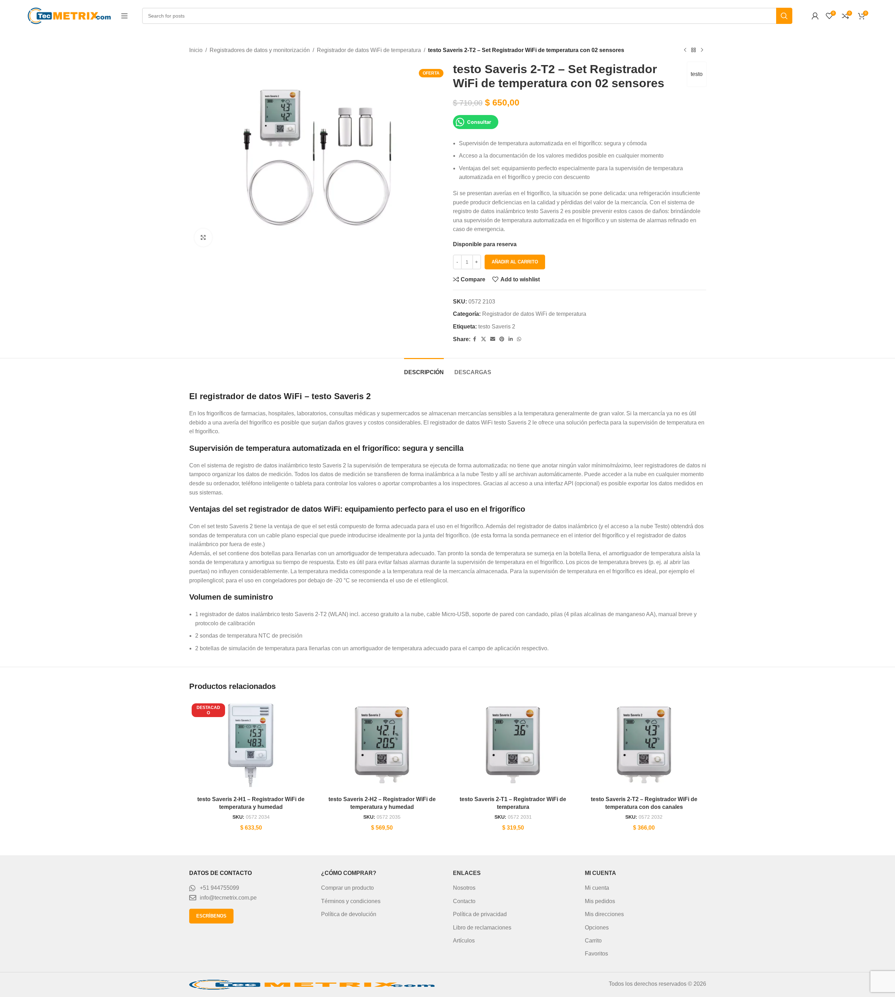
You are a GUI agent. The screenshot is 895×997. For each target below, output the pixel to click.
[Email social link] (492, 339)
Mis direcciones (604, 914)
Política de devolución (348, 914)
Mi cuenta (597, 888)
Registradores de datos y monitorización (260, 50)
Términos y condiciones (351, 901)
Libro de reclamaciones (482, 928)
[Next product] (702, 50)
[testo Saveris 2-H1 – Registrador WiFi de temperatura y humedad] (251, 745)
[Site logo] (71, 15)
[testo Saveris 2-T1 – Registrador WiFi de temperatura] (513, 745)
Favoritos (596, 954)
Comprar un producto (347, 888)
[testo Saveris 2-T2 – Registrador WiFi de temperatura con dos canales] (644, 745)
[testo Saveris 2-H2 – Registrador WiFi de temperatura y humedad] (382, 745)
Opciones (597, 928)
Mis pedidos (600, 901)
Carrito (593, 941)
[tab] (424, 368)
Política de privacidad (480, 914)
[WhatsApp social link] (519, 339)
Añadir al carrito (515, 261)
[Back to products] (693, 50)
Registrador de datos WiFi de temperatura (369, 50)
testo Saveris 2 (496, 327)
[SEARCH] (784, 16)
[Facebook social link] (475, 339)
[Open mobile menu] (124, 16)
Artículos (464, 941)
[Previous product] (685, 50)
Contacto (464, 901)
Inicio (196, 50)
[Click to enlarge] (203, 237)
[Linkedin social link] (510, 339)
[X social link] (483, 339)
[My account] (815, 16)
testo (697, 74)
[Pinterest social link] (501, 339)
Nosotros (464, 888)
